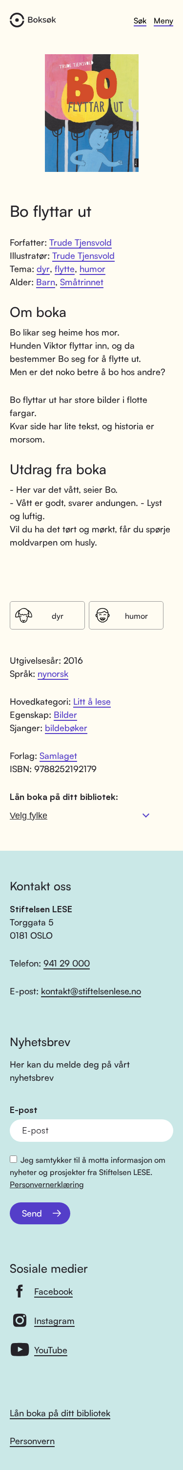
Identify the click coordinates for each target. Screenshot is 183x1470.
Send (32, 1213)
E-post (24, 1110)
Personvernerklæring (47, 1184)
